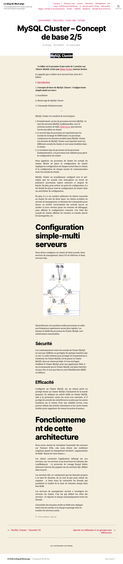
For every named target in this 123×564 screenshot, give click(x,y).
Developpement (44, 20)
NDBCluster (65, 127)
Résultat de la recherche (101, 9)
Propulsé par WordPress (41, 559)
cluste (40, 517)
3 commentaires (74, 45)
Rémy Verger (66, 69)
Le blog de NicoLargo (14, 4)
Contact (80, 3)
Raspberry (86, 9)
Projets (69, 9)
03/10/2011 (60, 45)
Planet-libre (70, 20)
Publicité (77, 9)
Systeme (81, 20)
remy (49, 45)
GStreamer (89, 3)
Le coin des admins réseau (89, 6)
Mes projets (105, 6)
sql (55, 517)
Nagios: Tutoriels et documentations (51, 9)
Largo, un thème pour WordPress (65, 6)
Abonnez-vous (69, 3)
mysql (52, 517)
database (46, 517)
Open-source (58, 20)
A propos (56, 3)
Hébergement (100, 3)
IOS (109, 3)
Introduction (43, 82)
